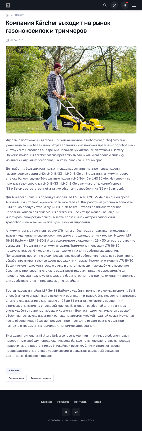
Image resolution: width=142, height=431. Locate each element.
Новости (20, 15)
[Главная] (7, 15)
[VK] (76, 412)
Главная (46, 401)
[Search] (105, 5)
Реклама (63, 401)
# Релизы (13, 370)
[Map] (114, 5)
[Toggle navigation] (133, 5)
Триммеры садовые (41, 378)
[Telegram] (124, 5)
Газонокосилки (16, 378)
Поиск (97, 401)
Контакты (80, 401)
